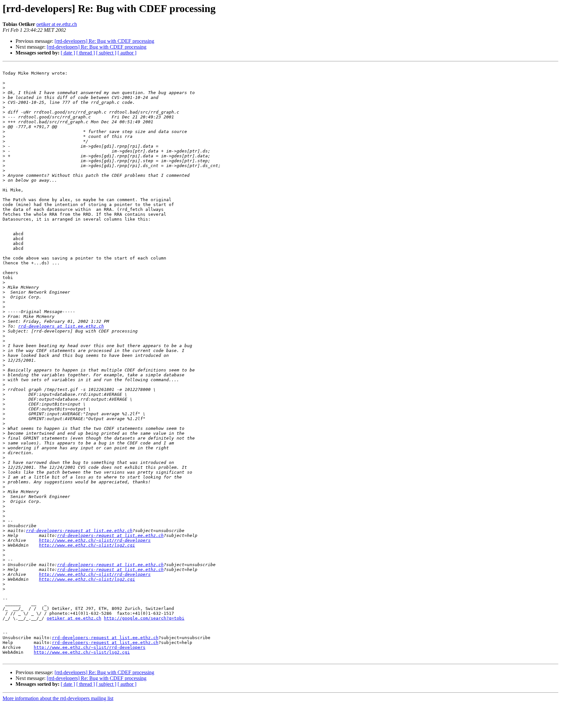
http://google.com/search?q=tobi (144, 618)
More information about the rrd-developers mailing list (58, 698)
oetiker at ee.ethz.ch (56, 24)
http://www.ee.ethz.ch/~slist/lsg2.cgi (87, 545)
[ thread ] (85, 52)
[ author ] (127, 52)
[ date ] (68, 52)
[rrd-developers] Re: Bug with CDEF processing (104, 41)
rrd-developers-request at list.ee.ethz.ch (79, 530)
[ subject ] (106, 52)
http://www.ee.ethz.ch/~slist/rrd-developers (95, 540)
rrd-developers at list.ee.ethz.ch (61, 326)
